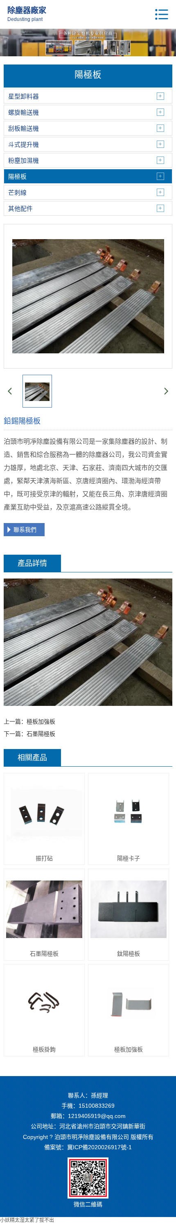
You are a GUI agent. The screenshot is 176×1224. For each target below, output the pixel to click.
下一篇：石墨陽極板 (29, 734)
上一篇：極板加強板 (29, 721)
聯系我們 (25, 529)
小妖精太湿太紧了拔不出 (27, 1220)
